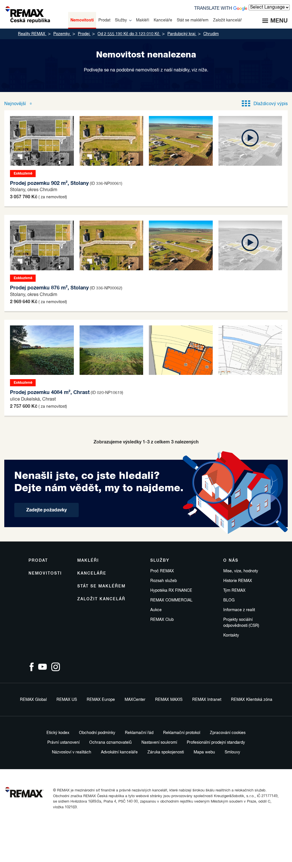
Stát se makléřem (101, 586)
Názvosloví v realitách (71, 752)
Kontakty (231, 635)
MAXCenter (135, 700)
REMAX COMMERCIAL (171, 600)
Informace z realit (239, 610)
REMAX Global (33, 700)
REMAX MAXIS (168, 700)
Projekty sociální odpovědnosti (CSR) (241, 623)
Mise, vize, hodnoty (240, 571)
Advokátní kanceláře (119, 752)
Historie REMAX (237, 581)
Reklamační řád (139, 733)
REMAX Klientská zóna (251, 700)
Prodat (38, 561)
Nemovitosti (45, 573)
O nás (230, 561)
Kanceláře (91, 573)
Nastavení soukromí (159, 743)
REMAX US (66, 700)
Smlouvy (232, 752)
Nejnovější (15, 104)
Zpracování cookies (228, 733)
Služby (159, 561)
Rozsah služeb (163, 581)
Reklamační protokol (181, 733)
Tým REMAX (234, 591)
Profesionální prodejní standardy (216, 743)
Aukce (156, 610)
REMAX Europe (101, 700)
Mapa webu (204, 752)
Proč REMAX (162, 571)
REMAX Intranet (206, 700)
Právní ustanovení (63, 743)
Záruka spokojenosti (165, 752)
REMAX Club (162, 620)
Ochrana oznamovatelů (110, 743)
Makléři (88, 561)
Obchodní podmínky (97, 733)
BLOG (229, 600)
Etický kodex (57, 733)
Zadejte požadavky (46, 510)
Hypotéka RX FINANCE (171, 591)
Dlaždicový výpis (271, 104)
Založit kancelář (101, 599)
